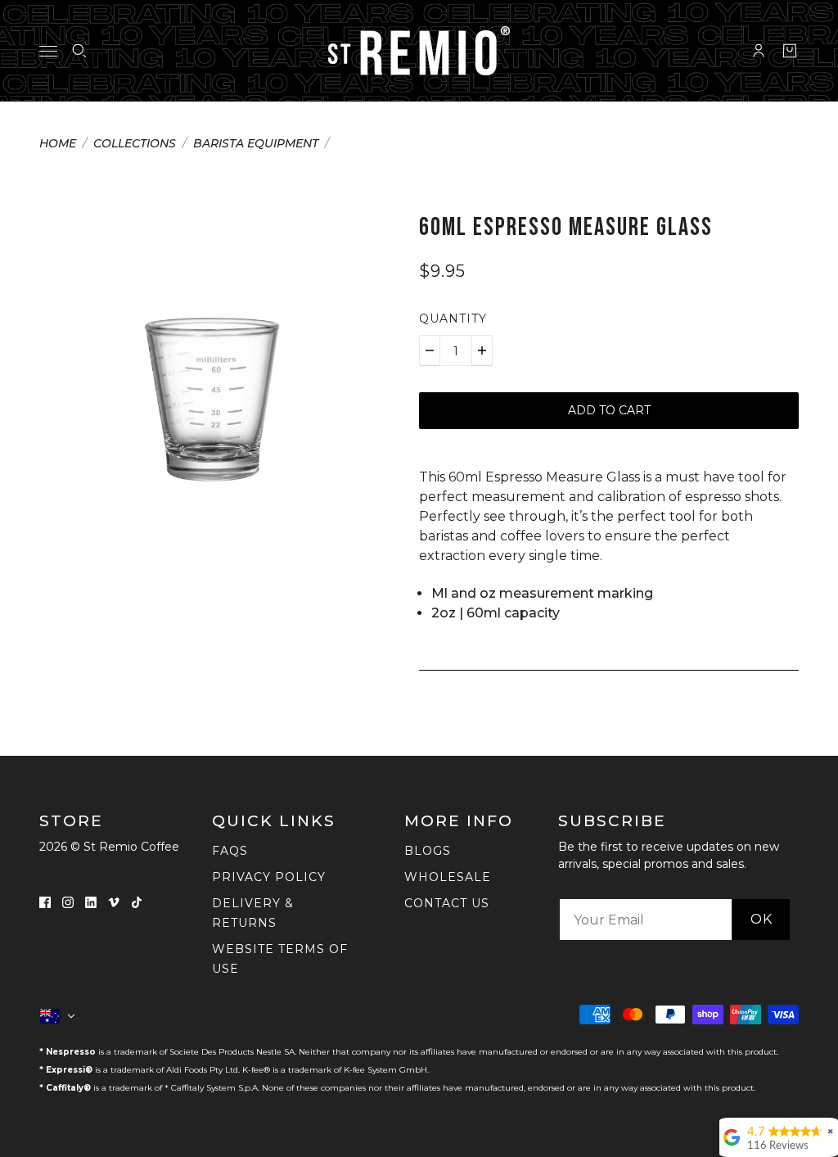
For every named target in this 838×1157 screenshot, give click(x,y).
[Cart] (790, 51)
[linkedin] (91, 901)
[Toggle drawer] (48, 51)
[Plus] (482, 350)
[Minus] (429, 350)
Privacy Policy (269, 877)
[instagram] (68, 901)
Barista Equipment (255, 144)
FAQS (230, 850)
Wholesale (447, 877)
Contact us (446, 903)
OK (761, 919)
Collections (134, 144)
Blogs (427, 850)
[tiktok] (136, 901)
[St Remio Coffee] (419, 50)
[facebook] (45, 901)
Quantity (453, 318)
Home (57, 144)
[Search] (79, 51)
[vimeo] (113, 901)
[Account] (759, 51)
